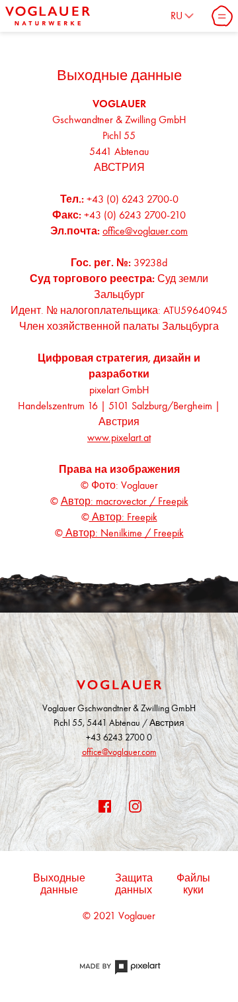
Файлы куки (193, 884)
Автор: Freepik (123, 517)
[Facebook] (104, 805)
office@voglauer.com (145, 231)
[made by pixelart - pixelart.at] (119, 974)
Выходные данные (59, 884)
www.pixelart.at (119, 437)
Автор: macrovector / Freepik (124, 501)
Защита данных (134, 884)
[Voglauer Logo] (47, 15)
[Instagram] (134, 805)
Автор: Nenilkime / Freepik (123, 532)
